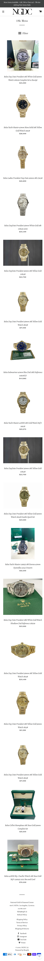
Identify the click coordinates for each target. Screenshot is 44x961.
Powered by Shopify (22, 950)
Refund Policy (22, 915)
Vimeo (23, 943)
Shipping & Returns (22, 929)
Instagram (23, 936)
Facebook (23, 933)
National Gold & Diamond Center (22, 902)
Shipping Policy (22, 919)
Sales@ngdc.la (22, 911)
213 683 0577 (22, 908)
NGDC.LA (24, 947)
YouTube (23, 939)
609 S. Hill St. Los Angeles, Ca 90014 (22, 905)
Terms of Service (22, 922)
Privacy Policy (22, 925)
